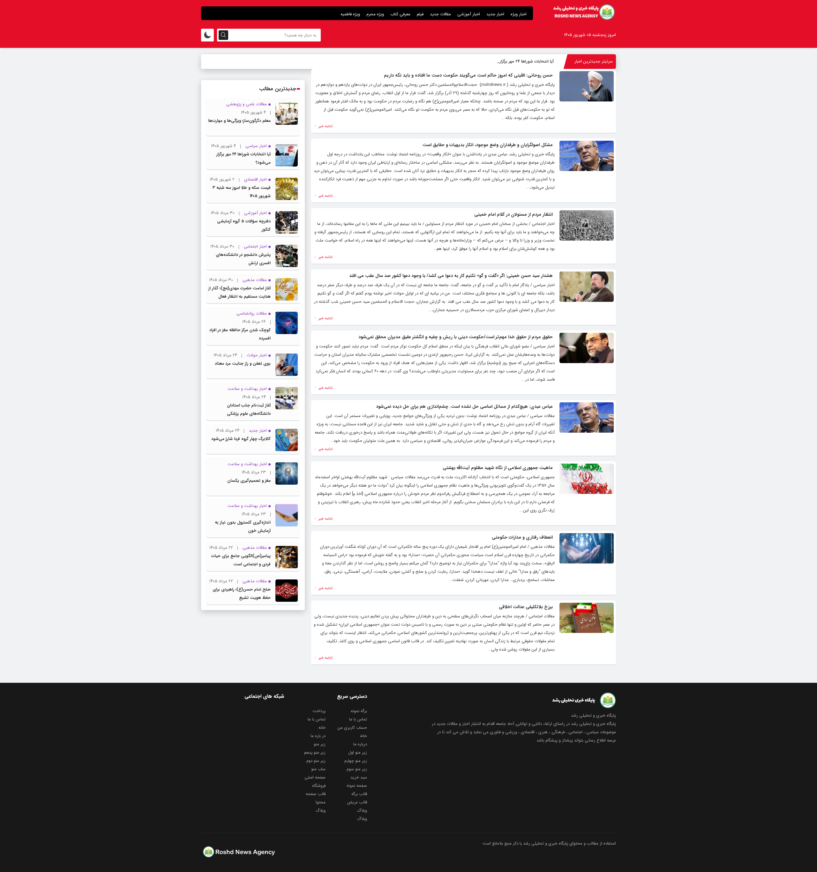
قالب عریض (357, 802)
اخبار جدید (495, 14)
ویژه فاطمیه (350, 14)
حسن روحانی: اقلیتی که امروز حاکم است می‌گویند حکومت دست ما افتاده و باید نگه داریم (468, 75)
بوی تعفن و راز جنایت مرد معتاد (243, 363)
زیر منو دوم (316, 760)
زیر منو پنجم (315, 752)
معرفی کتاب (400, 14)
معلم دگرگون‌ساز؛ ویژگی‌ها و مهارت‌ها (239, 120)
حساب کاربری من (352, 727)
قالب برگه (359, 794)
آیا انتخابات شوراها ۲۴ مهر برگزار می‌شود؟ (518, 61)
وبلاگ (362, 810)
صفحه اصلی (315, 777)
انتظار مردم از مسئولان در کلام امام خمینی (513, 214)
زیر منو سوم (357, 769)
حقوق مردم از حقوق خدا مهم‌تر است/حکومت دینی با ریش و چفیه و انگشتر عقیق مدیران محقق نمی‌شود (455, 336)
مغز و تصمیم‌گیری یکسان (249, 480)
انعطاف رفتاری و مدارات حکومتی (522, 537)
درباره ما (360, 744)
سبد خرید (358, 777)
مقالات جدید (440, 14)
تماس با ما (358, 719)
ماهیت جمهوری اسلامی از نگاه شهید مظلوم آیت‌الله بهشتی (498, 467)
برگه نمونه (359, 711)
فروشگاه (319, 785)
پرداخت (319, 711)
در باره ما (318, 736)
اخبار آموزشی (468, 14)
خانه (322, 727)
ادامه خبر (325, 126)
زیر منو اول (357, 752)
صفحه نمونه (357, 785)
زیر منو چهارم (355, 760)
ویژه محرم (375, 14)
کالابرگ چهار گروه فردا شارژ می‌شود (241, 439)
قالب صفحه (316, 794)
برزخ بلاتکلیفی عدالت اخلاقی (526, 606)
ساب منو (318, 769)
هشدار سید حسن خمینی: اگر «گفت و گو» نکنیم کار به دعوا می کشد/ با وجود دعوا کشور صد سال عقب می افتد (451, 275)
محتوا (321, 802)
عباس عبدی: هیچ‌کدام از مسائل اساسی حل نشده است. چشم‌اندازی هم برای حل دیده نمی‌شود (464, 406)
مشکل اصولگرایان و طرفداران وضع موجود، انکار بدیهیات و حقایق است (488, 144)
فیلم (420, 14)
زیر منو (320, 744)
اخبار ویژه (519, 14)
